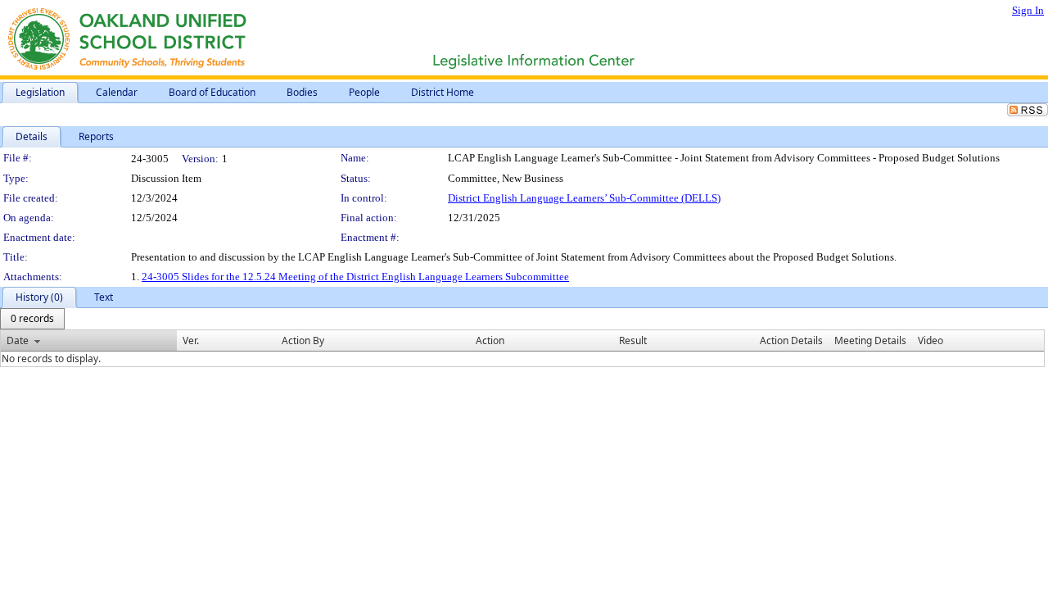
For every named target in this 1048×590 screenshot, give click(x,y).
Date (18, 340)
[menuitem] (32, 319)
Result (633, 340)
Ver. (191, 340)
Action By (303, 340)
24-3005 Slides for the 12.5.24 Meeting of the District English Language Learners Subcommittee (355, 276)
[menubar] (32, 318)
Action (490, 340)
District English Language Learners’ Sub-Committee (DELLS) (584, 198)
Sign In (1028, 10)
